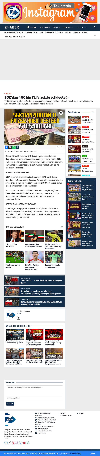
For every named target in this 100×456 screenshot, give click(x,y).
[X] (9, 442)
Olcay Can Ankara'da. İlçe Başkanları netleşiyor (87, 140)
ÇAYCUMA (59, 33)
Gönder (10, 404)
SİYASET (8, 37)
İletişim (56, 27)
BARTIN (68, 33)
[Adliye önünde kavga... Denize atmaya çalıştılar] (15, 334)
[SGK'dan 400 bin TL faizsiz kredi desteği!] (34, 127)
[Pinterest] (13, 442)
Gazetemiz (67, 27)
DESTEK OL (81, 27)
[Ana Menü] (95, 35)
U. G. (8, 151)
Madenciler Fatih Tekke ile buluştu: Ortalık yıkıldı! (34, 361)
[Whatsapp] (27, 442)
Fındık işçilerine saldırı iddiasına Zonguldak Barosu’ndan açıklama (14, 362)
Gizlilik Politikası (66, 415)
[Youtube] (24, 442)
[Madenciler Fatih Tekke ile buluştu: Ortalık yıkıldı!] (34, 353)
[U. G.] (10, 315)
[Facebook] (6, 442)
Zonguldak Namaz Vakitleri (47, 420)
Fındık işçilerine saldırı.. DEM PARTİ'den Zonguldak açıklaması (53, 362)
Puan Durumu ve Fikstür (46, 426)
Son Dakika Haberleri (45, 431)
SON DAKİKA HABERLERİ (13, 33)
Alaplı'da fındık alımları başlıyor (87, 121)
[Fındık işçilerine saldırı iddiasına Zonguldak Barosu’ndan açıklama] (15, 353)
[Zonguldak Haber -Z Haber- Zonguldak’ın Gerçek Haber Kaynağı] (11, 27)
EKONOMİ (85, 117)
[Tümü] (93, 112)
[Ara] (95, 27)
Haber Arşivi (42, 433)
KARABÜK (76, 33)
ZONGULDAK (38, 33)
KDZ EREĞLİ (49, 33)
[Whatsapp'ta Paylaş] (14, 147)
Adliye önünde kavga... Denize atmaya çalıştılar (14, 342)
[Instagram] (16, 442)
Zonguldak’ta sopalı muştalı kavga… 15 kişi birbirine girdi (53, 343)
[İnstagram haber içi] (50, 12)
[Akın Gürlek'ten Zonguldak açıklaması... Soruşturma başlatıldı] (34, 334)
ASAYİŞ (84, 33)
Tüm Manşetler (43, 429)
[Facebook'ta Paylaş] (6, 147)
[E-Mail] (18, 318)
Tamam (93, 453)
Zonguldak (86, 136)
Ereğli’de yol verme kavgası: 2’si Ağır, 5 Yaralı (88, 150)
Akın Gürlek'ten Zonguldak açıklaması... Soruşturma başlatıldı (34, 343)
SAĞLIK (22, 37)
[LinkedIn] (20, 442)
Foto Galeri (45, 27)
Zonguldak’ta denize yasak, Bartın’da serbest (87, 170)
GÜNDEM (28, 33)
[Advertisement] (50, 65)
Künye (81, 413)
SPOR (15, 37)
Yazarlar (32, 27)
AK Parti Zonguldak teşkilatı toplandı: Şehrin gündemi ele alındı (87, 131)
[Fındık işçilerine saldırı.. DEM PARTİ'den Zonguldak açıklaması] (54, 353)
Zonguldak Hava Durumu (46, 418)
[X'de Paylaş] (10, 147)
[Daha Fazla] (17, 147)
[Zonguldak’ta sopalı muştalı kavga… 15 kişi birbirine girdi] (54, 334)
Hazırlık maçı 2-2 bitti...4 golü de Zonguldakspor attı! (88, 160)
